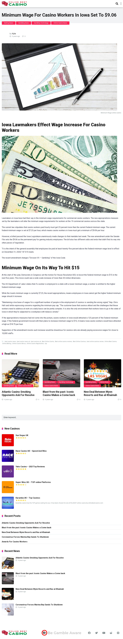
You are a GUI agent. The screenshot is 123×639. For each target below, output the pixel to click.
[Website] (118, 633)
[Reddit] (111, 633)
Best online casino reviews (63, 341)
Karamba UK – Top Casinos (28, 498)
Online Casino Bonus (19, 343)
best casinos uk (36, 341)
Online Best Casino (110, 341)
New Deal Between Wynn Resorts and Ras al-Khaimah (100, 393)
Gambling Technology (41, 23)
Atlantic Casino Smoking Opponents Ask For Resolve (18, 393)
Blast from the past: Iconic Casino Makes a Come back (59, 393)
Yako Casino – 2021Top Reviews (30, 466)
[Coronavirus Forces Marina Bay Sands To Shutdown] (8, 615)
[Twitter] (97, 633)
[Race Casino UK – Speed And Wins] (8, 461)
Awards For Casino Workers (14, 541)
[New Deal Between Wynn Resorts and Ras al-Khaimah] (102, 373)
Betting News (8, 23)
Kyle (14, 33)
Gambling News (23, 23)
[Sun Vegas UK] (8, 445)
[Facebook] (89, 633)
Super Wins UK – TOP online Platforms (33, 482)
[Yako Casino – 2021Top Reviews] (8, 477)
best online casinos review (95, 341)
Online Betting (6, 343)
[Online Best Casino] (14, 3)
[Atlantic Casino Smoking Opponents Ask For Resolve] (20, 373)
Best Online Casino (48, 341)
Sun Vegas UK (22, 435)
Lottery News (104, 382)
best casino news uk (23, 341)
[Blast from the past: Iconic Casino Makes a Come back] (61, 373)
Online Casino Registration (35, 343)
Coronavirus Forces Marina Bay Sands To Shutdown (25, 537)
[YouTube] (104, 633)
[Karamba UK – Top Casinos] (8, 508)
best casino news (10, 341)
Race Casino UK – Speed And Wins (31, 451)
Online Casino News (60, 23)
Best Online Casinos (79, 341)
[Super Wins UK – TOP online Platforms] (8, 492)
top (46, 343)
